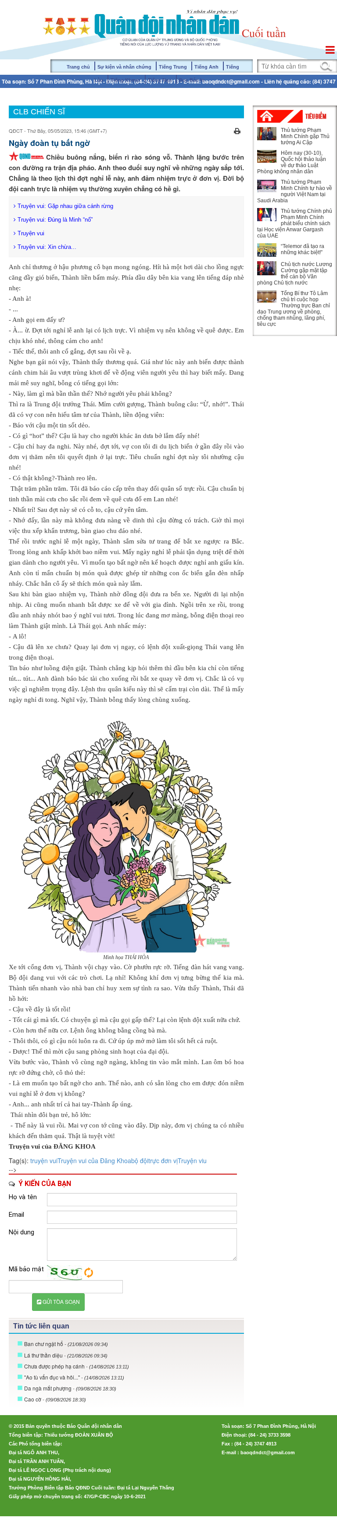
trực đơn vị (163, 1160)
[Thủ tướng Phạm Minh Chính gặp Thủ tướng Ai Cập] (266, 133)
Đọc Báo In (191, 80)
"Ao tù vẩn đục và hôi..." (74, 1377)
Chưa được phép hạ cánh (76, 1366)
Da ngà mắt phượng (70, 1388)
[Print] (237, 129)
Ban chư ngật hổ (66, 1343)
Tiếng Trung (173, 66)
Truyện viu (192, 1160)
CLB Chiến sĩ (39, 111)
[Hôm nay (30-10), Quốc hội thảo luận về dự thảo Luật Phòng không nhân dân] (266, 156)
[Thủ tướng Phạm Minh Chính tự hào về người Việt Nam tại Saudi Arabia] (266, 185)
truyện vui (43, 1160)
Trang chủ (78, 66)
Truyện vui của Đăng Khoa (94, 1160)
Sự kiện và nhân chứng (124, 66)
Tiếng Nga (160, 80)
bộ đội (139, 1160)
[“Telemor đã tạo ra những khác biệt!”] (266, 249)
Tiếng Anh (206, 66)
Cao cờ (55, 1399)
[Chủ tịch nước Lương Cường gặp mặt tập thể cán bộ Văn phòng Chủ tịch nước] (266, 268)
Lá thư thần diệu (66, 1355)
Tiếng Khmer (125, 80)
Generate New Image (88, 1272)
